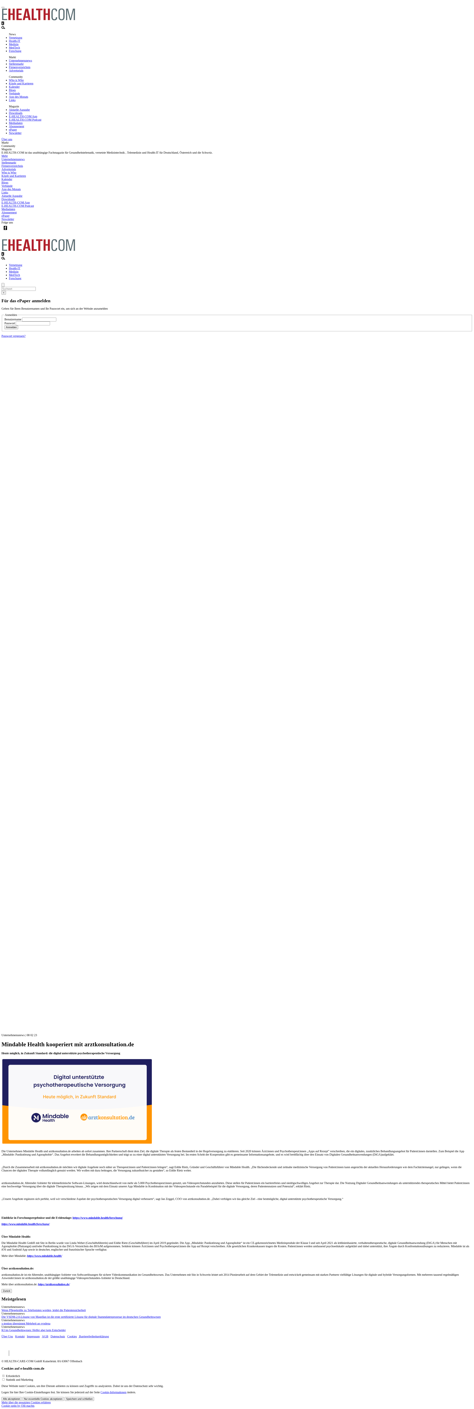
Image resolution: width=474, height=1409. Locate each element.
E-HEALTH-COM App (23, 116)
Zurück (6, 1291)
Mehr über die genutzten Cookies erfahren (26, 1402)
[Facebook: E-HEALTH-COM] (5, 230)
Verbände (14, 93)
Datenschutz (58, 1336)
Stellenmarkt (16, 63)
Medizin (14, 44)
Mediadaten (16, 123)
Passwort (9, 323)
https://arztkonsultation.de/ (54, 1284)
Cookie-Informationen (113, 1392)
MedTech (14, 47)
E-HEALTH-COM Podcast (25, 119)
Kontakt (20, 1336)
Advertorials (16, 70)
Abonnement (16, 126)
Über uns (6, 139)
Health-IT (14, 41)
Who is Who (16, 80)
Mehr (4, 156)
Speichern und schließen (79, 1399)
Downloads (15, 113)
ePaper (13, 129)
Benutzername (12, 319)
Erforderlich (13, 1376)
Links (12, 100)
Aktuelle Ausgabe (19, 109)
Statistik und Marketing (19, 1379)
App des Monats (18, 96)
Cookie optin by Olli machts (17, 1405)
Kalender (14, 86)
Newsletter (15, 133)
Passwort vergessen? (13, 336)
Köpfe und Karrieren (21, 83)
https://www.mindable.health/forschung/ (98, 1217)
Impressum (33, 1336)
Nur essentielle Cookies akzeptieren (43, 1399)
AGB (45, 1336)
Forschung (15, 51)
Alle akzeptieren (11, 1399)
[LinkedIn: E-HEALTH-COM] (20, 230)
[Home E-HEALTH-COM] (38, 19)
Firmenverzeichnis (19, 67)
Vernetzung (15, 37)
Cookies (72, 1336)
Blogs (12, 90)
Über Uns (7, 1336)
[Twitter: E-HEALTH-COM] (13, 230)
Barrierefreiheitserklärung (93, 1336)
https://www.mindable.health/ (44, 1255)
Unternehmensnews (20, 60)
